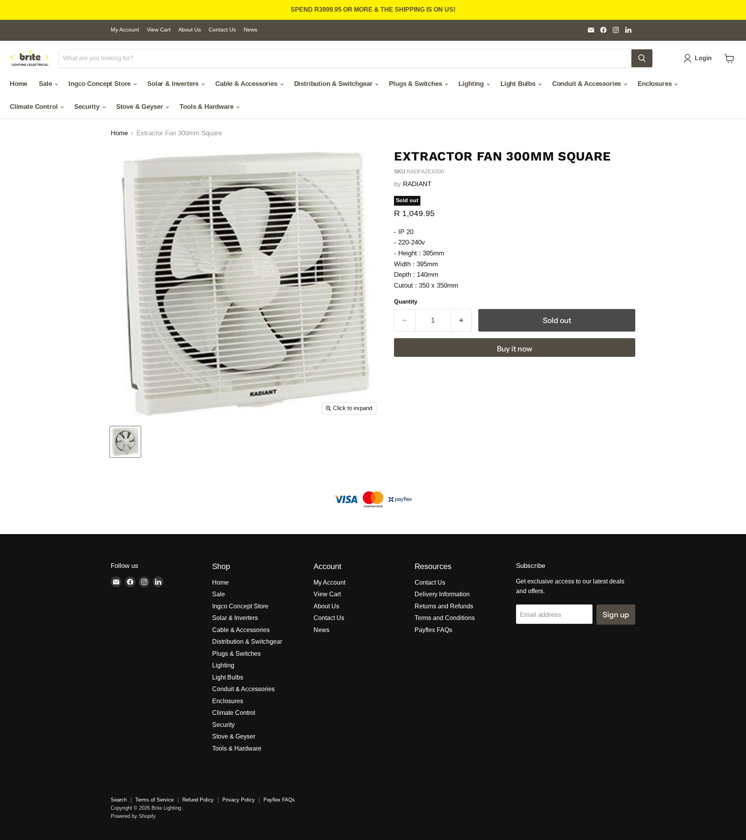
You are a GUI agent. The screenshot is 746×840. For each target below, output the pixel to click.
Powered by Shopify (133, 816)
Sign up (616, 614)
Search (119, 800)
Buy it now (514, 348)
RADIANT (417, 184)
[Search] (641, 58)
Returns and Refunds (444, 606)
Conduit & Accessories (587, 83)
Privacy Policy (238, 800)
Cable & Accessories (247, 83)
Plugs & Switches (416, 83)
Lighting (471, 83)
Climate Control (34, 106)
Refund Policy (198, 800)
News (250, 30)
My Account (125, 30)
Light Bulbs (518, 83)
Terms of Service (154, 800)
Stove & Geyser (140, 106)
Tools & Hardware (207, 106)
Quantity (405, 302)
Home (18, 83)
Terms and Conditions (445, 618)
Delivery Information (442, 594)
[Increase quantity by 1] (461, 320)
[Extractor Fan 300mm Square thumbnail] (125, 441)
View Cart (159, 30)
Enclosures (655, 83)
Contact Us (222, 30)
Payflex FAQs (433, 630)
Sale (46, 83)
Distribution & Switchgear (334, 83)
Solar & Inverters (173, 83)
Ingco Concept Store (100, 83)
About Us (189, 30)
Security (87, 106)
